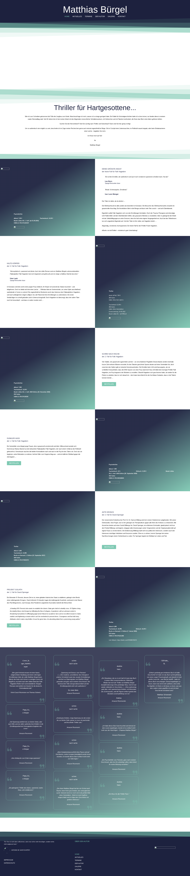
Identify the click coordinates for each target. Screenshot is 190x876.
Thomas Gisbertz (35, 692)
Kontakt (121, 16)
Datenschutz (9, 863)
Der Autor (100, 16)
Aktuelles (77, 16)
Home (67, 16)
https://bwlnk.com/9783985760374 (127, 640)
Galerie (111, 16)
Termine (88, 16)
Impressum (8, 860)
